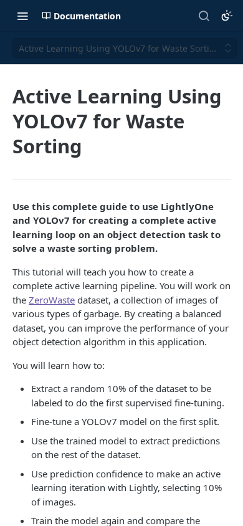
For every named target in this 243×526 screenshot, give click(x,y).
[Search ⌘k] (204, 16)
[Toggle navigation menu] (22, 16)
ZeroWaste (52, 300)
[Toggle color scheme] (227, 16)
